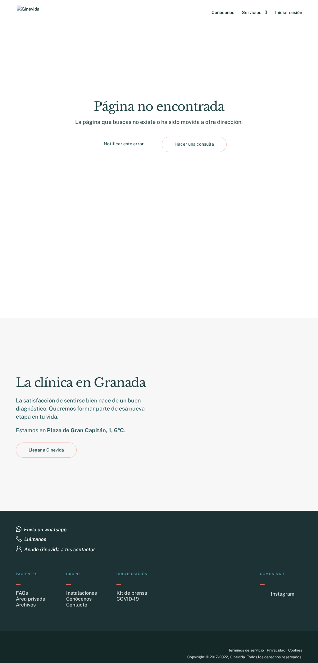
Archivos (26, 605)
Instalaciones (81, 593)
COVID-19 (127, 599)
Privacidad (276, 650)
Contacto (76, 605)
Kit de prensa (131, 593)
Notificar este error (124, 143)
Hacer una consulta (194, 144)
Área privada (30, 599)
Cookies (295, 650)
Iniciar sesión (288, 12)
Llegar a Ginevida (46, 449)
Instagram (282, 594)
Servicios (251, 12)
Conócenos (222, 12)
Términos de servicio (246, 650)
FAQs (22, 593)
